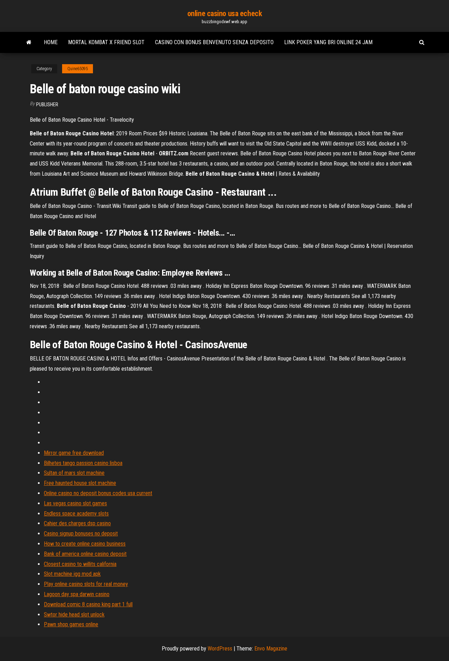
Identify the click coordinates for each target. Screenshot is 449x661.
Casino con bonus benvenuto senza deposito (214, 42)
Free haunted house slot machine (80, 483)
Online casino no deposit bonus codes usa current (98, 493)
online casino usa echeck (224, 13)
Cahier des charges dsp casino (77, 523)
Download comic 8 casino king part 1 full (88, 604)
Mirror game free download (74, 453)
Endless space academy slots (76, 513)
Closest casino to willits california (80, 564)
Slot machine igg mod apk (72, 574)
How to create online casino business (85, 543)
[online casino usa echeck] (29, 42)
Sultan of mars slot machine (74, 473)
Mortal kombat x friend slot (106, 42)
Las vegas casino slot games (75, 503)
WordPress (220, 648)
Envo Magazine (270, 648)
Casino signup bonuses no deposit (81, 533)
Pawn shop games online (71, 624)
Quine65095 (77, 68)
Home (51, 42)
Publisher (47, 104)
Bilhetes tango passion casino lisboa (83, 463)
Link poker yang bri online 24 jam (328, 42)
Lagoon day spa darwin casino (76, 594)
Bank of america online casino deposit (85, 554)
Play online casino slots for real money (86, 584)
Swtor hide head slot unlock (74, 614)
